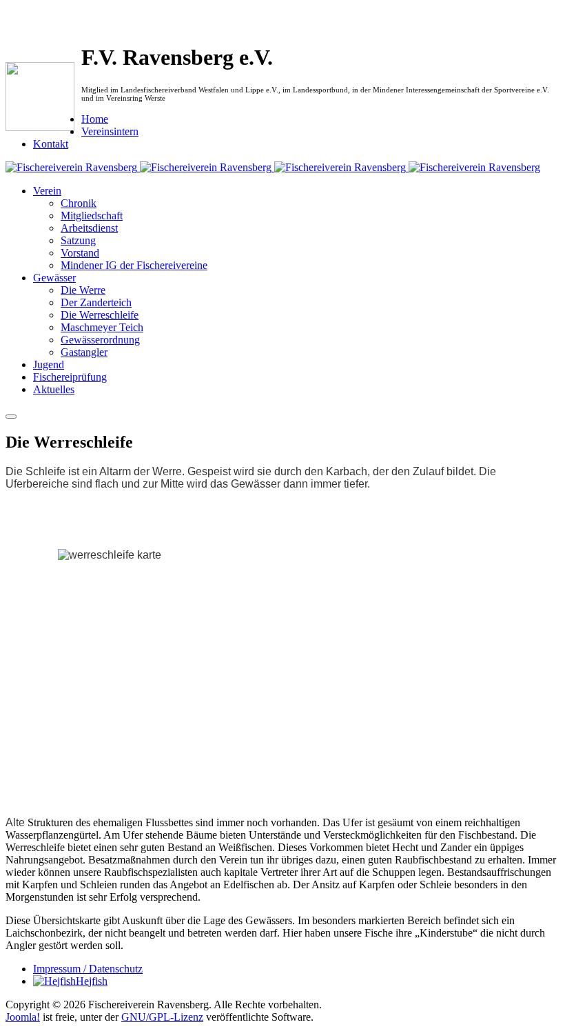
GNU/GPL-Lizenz (162, 1017)
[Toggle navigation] (11, 416)
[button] (47, 191)
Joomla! (23, 1017)
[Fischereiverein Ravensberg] (273, 167)
